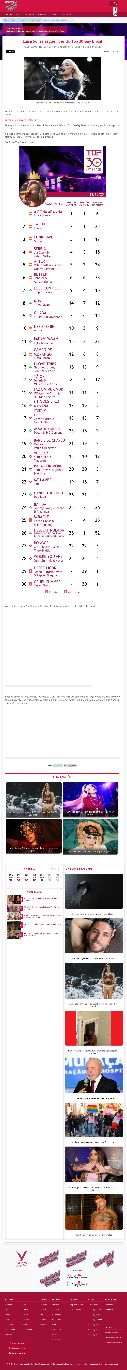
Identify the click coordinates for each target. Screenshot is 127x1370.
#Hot (54, 1324)
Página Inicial (9, 20)
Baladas (8, 1310)
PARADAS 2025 (53, 15)
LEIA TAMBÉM (62, 777)
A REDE (91, 1299)
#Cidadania (56, 1315)
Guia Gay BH (93, 1324)
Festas (43, 1319)
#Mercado (56, 1329)
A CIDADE (9, 15)
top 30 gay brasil (70, 766)
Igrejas (25, 1305)
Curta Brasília (75, 1310)
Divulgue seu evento (17, 1348)
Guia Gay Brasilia (94, 1315)
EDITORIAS (56, 1299)
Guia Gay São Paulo (96, 1310)
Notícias (23, 20)
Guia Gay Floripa (94, 1329)
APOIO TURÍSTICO (65, 15)
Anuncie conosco (17, 1343)
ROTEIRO (9, 1299)
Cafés (7, 1319)
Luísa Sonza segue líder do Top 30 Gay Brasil (57, 20)
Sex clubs (26, 1324)
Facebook (109, 1305)
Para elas (26, 1310)
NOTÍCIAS (17, 15)
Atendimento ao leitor (17, 1353)
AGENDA (42, 869)
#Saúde (55, 1334)
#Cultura (35, 20)
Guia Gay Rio (93, 1334)
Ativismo (43, 1305)
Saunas (26, 1319)
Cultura (43, 1310)
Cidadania (9, 1324)
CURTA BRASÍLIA (42, 15)
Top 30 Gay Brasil (77, 1305)
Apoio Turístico (29, 1329)
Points (25, 1315)
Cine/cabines (10, 1329)
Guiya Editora (93, 1305)
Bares (7, 1315)
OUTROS (108, 1327)
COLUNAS (74, 1299)
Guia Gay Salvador (95, 1319)
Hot (41, 1315)
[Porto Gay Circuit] (77, 1284)
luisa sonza (58, 766)
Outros (43, 1324)
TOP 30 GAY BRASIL (28, 15)
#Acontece (56, 1319)
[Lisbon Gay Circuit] (77, 1276)
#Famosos (56, 1339)
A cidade (8, 1305)
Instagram (109, 1310)
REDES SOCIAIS (111, 1299)
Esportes (8, 1334)
